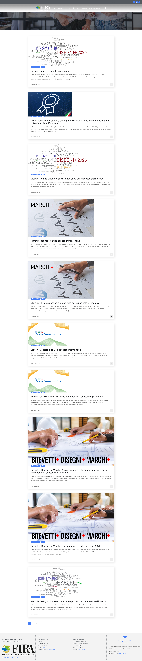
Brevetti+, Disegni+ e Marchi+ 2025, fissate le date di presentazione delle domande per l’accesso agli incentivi (69, 471)
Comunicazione (58, 8)
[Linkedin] (137, 2)
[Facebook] (134, 2)
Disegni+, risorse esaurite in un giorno (50, 71)
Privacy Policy (6, 657)
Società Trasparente (116, 2)
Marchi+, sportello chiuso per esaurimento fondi (56, 240)
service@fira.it (122, 653)
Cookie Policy (14, 657)
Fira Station (84, 8)
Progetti (77, 8)
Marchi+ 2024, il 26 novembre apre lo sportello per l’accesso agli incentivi (69, 601)
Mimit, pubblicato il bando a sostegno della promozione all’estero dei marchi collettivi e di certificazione (70, 122)
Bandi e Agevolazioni (94, 8)
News (43, 66)
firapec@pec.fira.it (51, 649)
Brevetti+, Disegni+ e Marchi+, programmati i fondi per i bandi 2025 (66, 546)
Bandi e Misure (35, 66)
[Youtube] (139, 2)
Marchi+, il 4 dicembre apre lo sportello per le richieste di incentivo (65, 303)
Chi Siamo (68, 8)
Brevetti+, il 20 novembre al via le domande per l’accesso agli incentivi (67, 396)
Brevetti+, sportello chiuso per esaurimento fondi (56, 349)
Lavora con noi (126, 2)
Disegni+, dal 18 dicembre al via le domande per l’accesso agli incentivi (67, 178)
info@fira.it (44, 647)
